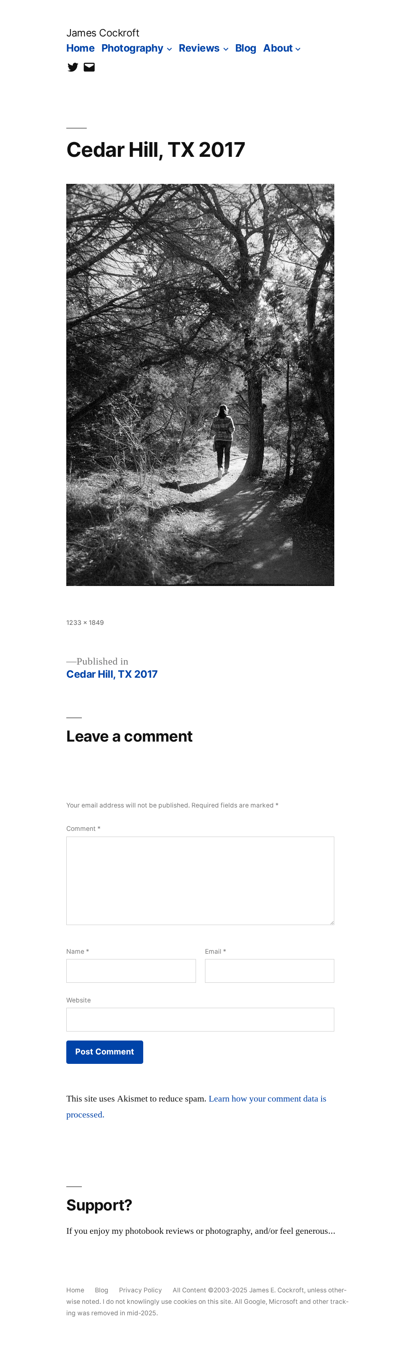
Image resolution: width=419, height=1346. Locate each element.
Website (78, 1000)
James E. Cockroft (276, 1290)
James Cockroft (102, 33)
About (278, 48)
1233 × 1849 (85, 623)
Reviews (199, 48)
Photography (132, 48)
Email (215, 951)
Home (80, 48)
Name (77, 951)
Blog (246, 48)
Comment (83, 828)
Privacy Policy (140, 1290)
